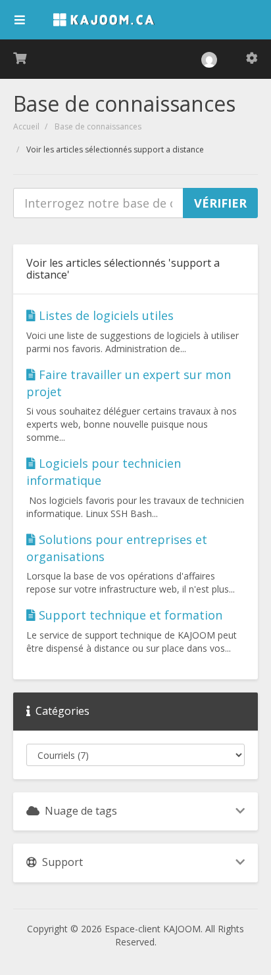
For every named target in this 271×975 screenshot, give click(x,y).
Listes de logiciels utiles (105, 315)
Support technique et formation (129, 615)
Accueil (26, 126)
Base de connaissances (98, 126)
